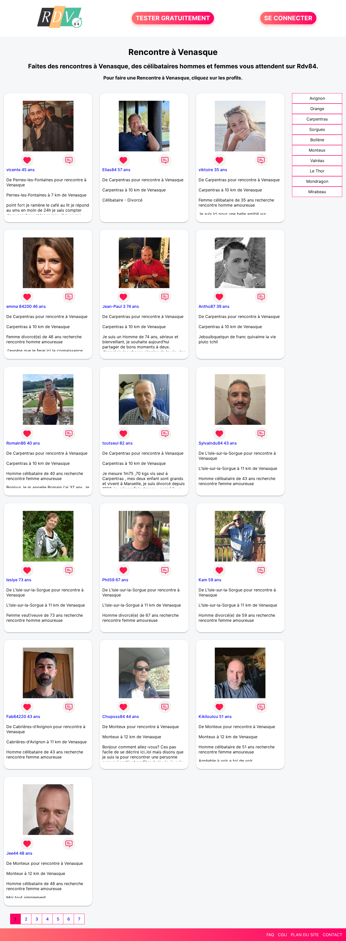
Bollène (317, 139)
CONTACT (332, 934)
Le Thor (317, 170)
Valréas (317, 160)
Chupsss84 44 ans (120, 716)
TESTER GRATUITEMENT (173, 18)
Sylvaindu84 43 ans (218, 443)
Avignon (317, 98)
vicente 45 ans (20, 169)
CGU (282, 934)
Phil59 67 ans (115, 579)
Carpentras (317, 119)
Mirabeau (317, 191)
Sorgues (317, 129)
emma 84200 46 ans (26, 306)
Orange (317, 108)
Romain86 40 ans (23, 443)
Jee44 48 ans (19, 853)
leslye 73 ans (18, 579)
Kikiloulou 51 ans (215, 716)
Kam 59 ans (210, 579)
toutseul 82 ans (117, 443)
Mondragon (317, 181)
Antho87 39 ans (214, 306)
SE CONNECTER (288, 18)
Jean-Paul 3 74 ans (120, 306)
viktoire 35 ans (213, 169)
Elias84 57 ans (116, 169)
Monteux (317, 150)
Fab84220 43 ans (23, 716)
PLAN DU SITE (305, 934)
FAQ (270, 934)
